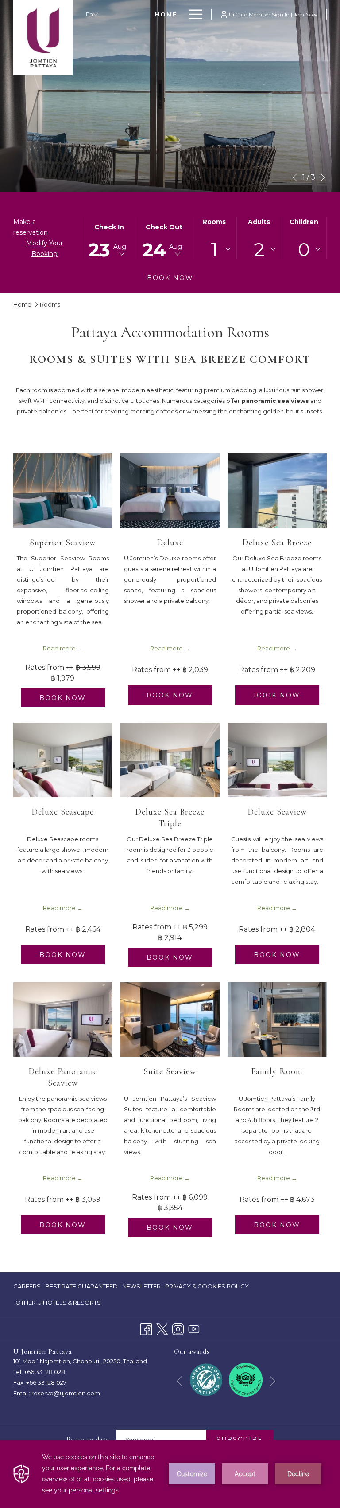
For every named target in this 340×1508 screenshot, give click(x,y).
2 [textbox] (259, 249)
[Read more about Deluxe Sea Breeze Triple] (170, 760)
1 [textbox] (214, 249)
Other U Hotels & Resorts (58, 1302)
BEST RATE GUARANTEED (81, 1288)
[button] (109, 238)
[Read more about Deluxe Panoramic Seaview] (62, 1019)
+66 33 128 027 (46, 1382)
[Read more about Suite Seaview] (170, 1019)
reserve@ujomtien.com (65, 1393)
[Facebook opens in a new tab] (146, 1328)
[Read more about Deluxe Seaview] (277, 760)
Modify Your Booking (44, 248)
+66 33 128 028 (44, 1371)
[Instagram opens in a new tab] (178, 1328)
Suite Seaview (169, 1071)
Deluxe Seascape (62, 812)
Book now (170, 278)
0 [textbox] (304, 249)
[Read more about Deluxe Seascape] (62, 760)
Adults (259, 222)
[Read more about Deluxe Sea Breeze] (277, 490)
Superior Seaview (63, 542)
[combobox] (214, 249)
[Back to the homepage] (43, 37)
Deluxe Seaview (277, 812)
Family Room (277, 1071)
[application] (170, 1474)
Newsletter (141, 1286)
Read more (59, 648)
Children (304, 222)
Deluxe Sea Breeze (277, 542)
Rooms (214, 222)
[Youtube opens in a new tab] (194, 1328)
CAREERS (27, 1288)
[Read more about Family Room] (277, 1019)
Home (22, 304)
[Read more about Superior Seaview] (62, 490)
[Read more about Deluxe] (170, 490)
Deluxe (170, 542)
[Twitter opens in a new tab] (162, 1328)
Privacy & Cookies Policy (207, 1288)
